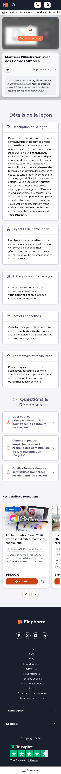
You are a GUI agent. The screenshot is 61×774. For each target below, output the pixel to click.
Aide (31, 649)
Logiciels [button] (12, 723)
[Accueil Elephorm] (31, 621)
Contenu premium (30, 38)
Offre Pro (31, 668)
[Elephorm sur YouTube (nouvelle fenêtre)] (36, 635)
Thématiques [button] (15, 710)
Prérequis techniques (31, 698)
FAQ (31, 654)
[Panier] (37, 5)
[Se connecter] (47, 5)
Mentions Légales (31, 678)
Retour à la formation (8, 69)
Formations (26, 12)
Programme (33, 770)
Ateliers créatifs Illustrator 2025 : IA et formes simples (47, 12)
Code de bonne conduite (31, 693)
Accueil (10, 12)
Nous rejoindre (31, 673)
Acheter (23, 581)
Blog (31, 688)
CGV (31, 659)
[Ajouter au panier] (42, 581)
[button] (26, 594)
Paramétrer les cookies (32, 683)
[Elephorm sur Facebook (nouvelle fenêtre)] (19, 635)
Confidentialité (31, 664)
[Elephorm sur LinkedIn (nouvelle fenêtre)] (44, 635)
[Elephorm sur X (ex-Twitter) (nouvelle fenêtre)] (27, 635)
